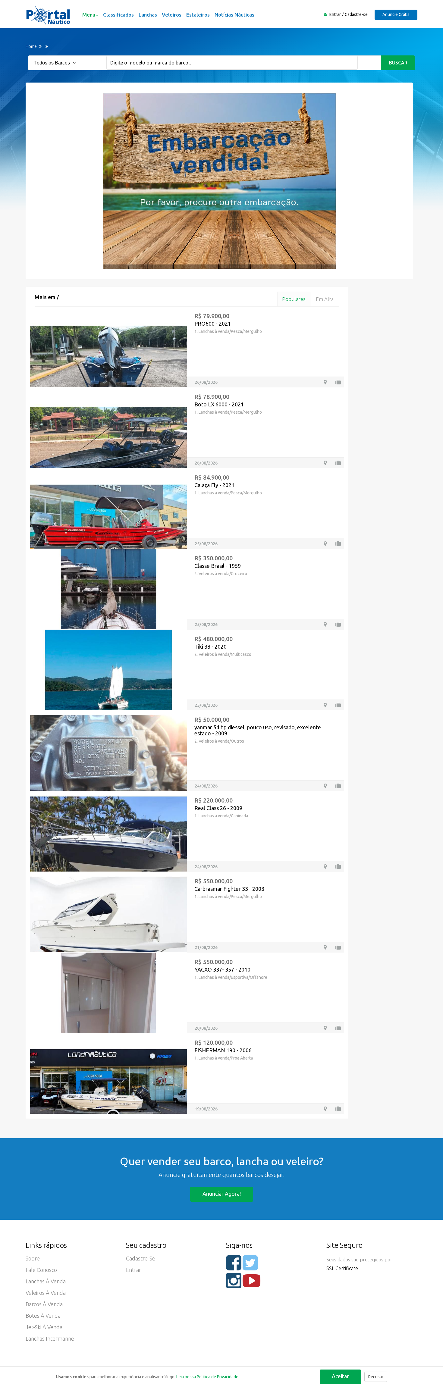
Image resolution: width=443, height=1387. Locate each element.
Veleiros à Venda (46, 1293)
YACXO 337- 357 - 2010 (222, 969)
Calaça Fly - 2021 (214, 485)
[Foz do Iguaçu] (325, 382)
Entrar (335, 14)
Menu (88, 14)
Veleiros (171, 14)
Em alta (325, 299)
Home (31, 46)
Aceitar (340, 1376)
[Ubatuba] (325, 705)
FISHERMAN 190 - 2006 (223, 1050)
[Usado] (338, 382)
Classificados (118, 14)
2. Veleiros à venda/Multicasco (222, 654)
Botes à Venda (43, 1316)
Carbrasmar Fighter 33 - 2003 (229, 889)
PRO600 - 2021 (212, 324)
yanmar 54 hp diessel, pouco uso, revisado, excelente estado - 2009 (257, 730)
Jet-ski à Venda (44, 1327)
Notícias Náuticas (234, 14)
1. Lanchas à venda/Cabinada (221, 815)
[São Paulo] (325, 947)
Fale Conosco (41, 1270)
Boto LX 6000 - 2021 (219, 404)
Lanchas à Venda (46, 1281)
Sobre (33, 1258)
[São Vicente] (325, 866)
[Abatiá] (325, 463)
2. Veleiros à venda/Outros (219, 741)
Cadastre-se (356, 14)
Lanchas (148, 14)
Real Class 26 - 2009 (218, 808)
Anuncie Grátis (396, 14)
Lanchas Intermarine (50, 1338)
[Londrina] (325, 543)
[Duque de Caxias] (325, 786)
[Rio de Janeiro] (325, 1028)
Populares (294, 299)
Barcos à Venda (44, 1304)
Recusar (375, 1376)
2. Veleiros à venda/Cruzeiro (220, 573)
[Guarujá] (325, 624)
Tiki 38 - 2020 (210, 646)
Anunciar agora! (222, 1194)
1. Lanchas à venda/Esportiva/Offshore (230, 977)
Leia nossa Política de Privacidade (207, 1376)
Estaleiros (198, 14)
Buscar (398, 62)
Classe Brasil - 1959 (217, 566)
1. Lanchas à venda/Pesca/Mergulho (228, 331)
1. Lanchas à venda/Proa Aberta (223, 1058)
